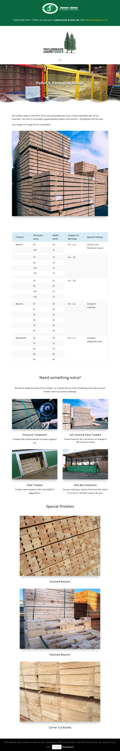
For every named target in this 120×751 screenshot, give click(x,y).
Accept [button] (57, 747)
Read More (68, 746)
